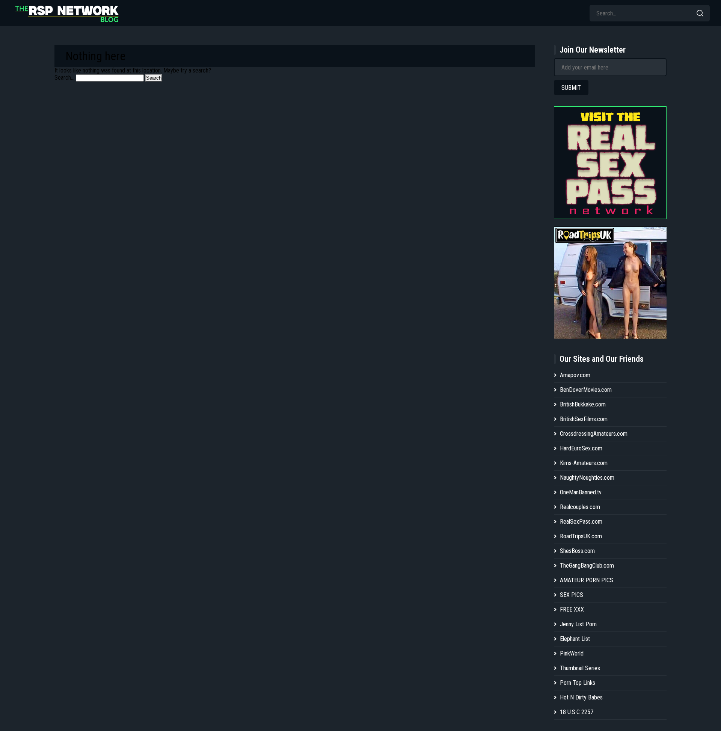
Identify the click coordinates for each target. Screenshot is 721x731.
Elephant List (575, 638)
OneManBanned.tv (581, 492)
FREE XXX (572, 609)
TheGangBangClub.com (587, 565)
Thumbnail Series (580, 668)
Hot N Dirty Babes (581, 697)
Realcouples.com (580, 506)
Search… (64, 77)
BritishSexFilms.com (584, 419)
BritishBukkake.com (583, 404)
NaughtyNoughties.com (587, 477)
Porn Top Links (577, 682)
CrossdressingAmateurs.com (593, 433)
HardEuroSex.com (581, 448)
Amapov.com (575, 375)
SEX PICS (571, 594)
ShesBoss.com (577, 550)
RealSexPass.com (581, 521)
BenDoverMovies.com (586, 389)
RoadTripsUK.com (581, 536)
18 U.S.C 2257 (576, 712)
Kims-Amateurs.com (584, 463)
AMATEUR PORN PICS (586, 580)
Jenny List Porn (578, 624)
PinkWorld (572, 653)
